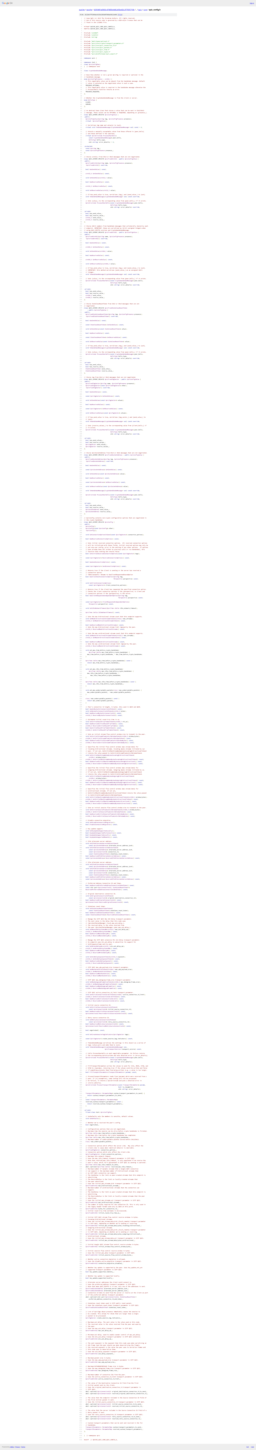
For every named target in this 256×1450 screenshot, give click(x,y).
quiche (82, 9)
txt (247, 1447)
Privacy (17, 1447)
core (145, 9)
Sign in (252, 3)
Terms (23, 1447)
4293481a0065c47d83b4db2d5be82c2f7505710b (114, 9)
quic (140, 9)
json (252, 1447)
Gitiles (12, 1447)
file (120, 14)
